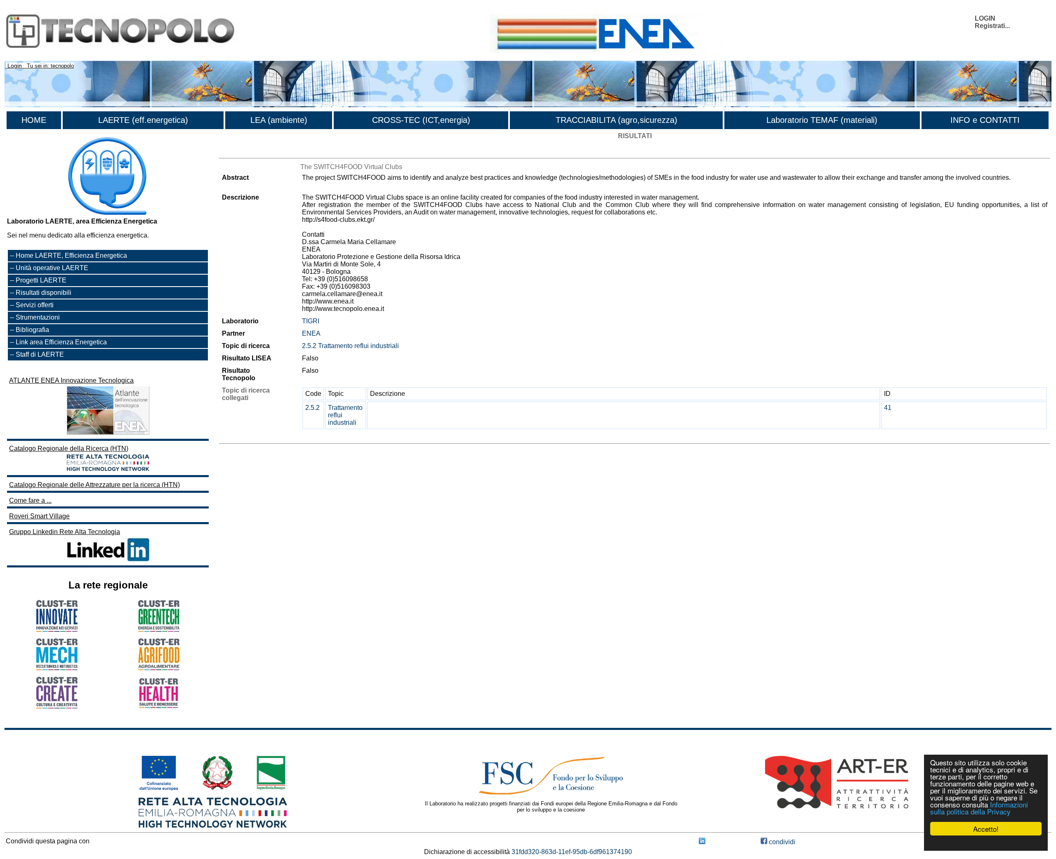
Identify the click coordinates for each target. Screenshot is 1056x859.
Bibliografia (32, 329)
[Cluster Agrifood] (158, 667)
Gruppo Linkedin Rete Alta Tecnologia (64, 531)
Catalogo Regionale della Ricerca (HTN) (68, 448)
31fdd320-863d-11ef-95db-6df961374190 (572, 851)
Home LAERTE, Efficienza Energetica (71, 255)
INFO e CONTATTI (985, 120)
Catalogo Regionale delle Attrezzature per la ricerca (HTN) (94, 484)
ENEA (311, 333)
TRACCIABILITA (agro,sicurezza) (616, 120)
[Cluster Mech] (57, 667)
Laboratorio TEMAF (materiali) (821, 120)
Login (14, 65)
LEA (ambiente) (278, 120)
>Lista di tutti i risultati (250, 150)
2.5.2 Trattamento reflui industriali (350, 345)
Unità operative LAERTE (52, 267)
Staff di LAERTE (40, 354)
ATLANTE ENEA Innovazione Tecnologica (71, 380)
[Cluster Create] (57, 706)
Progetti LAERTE (41, 280)
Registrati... (992, 25)
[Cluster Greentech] (158, 629)
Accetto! (986, 829)
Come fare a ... (30, 500)
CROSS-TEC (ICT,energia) (421, 120)
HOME (33, 120)
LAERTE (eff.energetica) (143, 120)
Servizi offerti (35, 304)
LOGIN (985, 18)
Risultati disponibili (43, 292)
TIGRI (310, 321)
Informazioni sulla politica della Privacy (979, 808)
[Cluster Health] (158, 706)
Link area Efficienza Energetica (61, 342)
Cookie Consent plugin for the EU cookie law (985, 842)
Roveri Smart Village (39, 516)
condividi (781, 841)
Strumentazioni (38, 317)
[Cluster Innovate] (57, 629)
